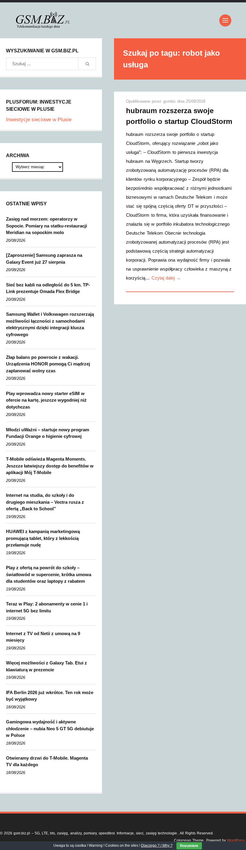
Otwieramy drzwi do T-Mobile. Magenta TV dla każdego (47, 761)
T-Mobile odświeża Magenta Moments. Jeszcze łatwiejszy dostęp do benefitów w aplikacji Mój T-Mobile (50, 465)
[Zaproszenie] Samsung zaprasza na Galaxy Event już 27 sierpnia (44, 259)
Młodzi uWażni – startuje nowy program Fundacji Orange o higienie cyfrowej (47, 433)
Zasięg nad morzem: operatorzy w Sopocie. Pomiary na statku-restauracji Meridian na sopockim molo (46, 225)
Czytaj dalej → (166, 277)
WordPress (236, 840)
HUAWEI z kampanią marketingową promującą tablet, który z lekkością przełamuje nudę (43, 538)
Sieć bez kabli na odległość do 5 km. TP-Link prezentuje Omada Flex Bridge (48, 288)
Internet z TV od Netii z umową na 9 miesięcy (43, 637)
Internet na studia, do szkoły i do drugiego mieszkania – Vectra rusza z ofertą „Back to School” (45, 502)
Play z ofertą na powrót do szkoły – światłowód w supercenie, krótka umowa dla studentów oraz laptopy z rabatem (48, 574)
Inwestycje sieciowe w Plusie (38, 119)
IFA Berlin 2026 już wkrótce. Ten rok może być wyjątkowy (49, 696)
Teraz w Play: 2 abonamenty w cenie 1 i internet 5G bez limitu (47, 607)
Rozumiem (189, 846)
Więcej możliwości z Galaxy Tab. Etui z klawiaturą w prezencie (46, 666)
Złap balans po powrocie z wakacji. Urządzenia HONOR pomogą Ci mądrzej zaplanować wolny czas (48, 364)
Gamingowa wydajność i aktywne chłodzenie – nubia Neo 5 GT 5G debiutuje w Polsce (50, 728)
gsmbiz (170, 101)
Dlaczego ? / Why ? (156, 845)
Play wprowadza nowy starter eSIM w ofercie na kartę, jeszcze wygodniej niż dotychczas (46, 400)
